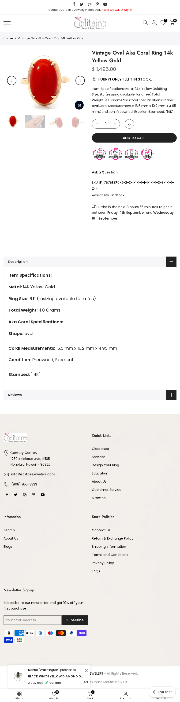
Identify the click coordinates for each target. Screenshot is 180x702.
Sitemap (99, 498)
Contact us (101, 530)
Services (98, 457)
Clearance (100, 448)
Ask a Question (105, 172)
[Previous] (11, 80)
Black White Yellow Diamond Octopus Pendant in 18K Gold (55, 676)
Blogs (8, 546)
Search (9, 530)
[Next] (80, 80)
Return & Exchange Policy (112, 538)
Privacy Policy (103, 563)
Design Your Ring (105, 465)
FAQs (96, 571)
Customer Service (106, 489)
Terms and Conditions (110, 554)
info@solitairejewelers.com (33, 474)
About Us (99, 481)
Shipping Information (109, 546)
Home (8, 38)
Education (100, 473)
